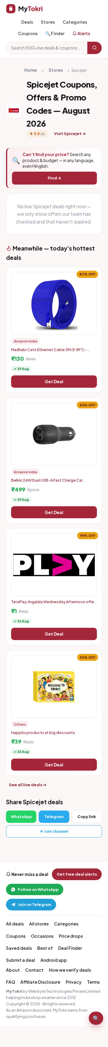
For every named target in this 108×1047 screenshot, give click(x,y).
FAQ (10, 982)
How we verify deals (70, 970)
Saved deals (19, 948)
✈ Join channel (54, 831)
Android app (53, 960)
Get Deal (54, 381)
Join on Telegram (34, 904)
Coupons (28, 33)
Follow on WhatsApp (38, 889)
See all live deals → (27, 784)
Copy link (86, 816)
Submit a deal (20, 960)
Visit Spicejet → (70, 133)
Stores (48, 22)
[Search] (94, 48)
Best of (45, 948)
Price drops (71, 936)
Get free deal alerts (77, 874)
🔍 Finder (54, 33)
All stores (39, 923)
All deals (15, 923)
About (13, 970)
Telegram (54, 816)
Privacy (74, 982)
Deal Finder (70, 948)
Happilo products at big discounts (43, 732)
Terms (93, 982)
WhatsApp (21, 816)
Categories (75, 22)
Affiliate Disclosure (40, 982)
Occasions (42, 936)
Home (30, 70)
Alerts (83, 33)
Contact (34, 970)
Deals (27, 22)
